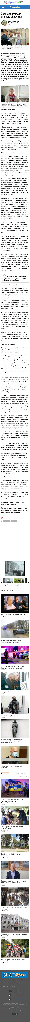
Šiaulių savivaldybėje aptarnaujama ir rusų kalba (14, 934)
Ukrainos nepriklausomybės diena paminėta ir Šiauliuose (12, 800)
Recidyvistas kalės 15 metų (8, 692)
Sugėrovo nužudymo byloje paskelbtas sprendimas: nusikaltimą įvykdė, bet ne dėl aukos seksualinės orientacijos (14, 741)
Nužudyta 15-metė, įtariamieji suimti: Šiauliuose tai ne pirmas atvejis (13, 667)
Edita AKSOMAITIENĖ (13, 21)
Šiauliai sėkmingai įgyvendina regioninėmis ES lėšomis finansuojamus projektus (13, 881)
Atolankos (12, 983)
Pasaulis (23, 773)
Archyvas (5, 2)
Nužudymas (3, 516)
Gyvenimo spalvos (23, 982)
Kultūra (24, 980)
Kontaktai (18, 983)
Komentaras (12, 980)
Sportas (4, 982)
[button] (5, 521)
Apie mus (10, 1)
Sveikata (9, 982)
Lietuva (18, 773)
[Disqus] (15, 541)
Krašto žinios (15, 982)
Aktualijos (6, 980)
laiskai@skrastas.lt (16, 999)
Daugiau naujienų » (24, 776)
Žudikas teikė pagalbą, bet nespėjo (10, 715)
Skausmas (3, 518)
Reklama (15, 1)
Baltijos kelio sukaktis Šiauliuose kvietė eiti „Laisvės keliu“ (13, 960)
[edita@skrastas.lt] (8, 24)
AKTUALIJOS (5, 773)
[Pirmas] (15, 7)
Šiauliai (14, 773)
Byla (2, 517)
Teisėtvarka (18, 980)
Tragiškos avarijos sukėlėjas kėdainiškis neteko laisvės (11, 641)
